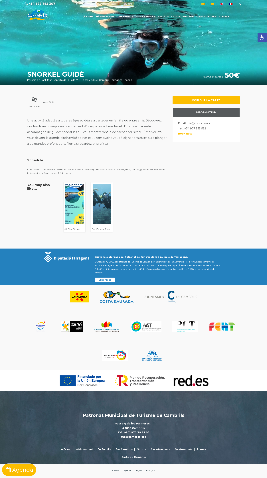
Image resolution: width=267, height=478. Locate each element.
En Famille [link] (126, 16)
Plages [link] (224, 16)
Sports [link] (163, 16)
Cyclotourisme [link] (182, 16)
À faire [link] (88, 16)
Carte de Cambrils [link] (134, 456)
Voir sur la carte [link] (206, 100)
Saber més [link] (104, 279)
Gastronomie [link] (206, 16)
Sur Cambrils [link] (145, 16)
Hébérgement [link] (106, 16)
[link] (262, 37)
